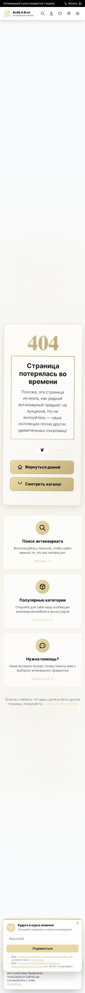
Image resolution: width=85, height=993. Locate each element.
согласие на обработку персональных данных (43, 956)
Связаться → (43, 679)
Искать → (42, 561)
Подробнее (14, 984)
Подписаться (42, 948)
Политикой (37, 959)
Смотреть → (42, 620)
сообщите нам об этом (60, 704)
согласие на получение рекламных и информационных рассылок (35, 965)
